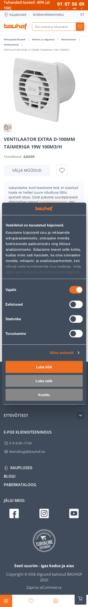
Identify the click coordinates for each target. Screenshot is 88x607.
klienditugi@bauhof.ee (27, 451)
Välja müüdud (27, 170)
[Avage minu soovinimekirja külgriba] (31, 601)
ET (82, 14)
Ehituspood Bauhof (15, 39)
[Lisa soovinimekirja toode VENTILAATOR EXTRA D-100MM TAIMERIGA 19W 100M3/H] (62, 170)
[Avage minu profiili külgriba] (56, 601)
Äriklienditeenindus (48, 14)
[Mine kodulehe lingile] (15, 26)
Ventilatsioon (69, 39)
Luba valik (44, 381)
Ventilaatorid (11, 44)
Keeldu (44, 395)
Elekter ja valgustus (43, 39)
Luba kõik (44, 367)
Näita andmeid (61, 353)
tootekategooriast (53, 202)
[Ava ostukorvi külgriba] (80, 598)
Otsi (80, 26)
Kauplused (17, 14)
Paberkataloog (20, 484)
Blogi (9, 476)
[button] (7, 128)
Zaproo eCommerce (44, 587)
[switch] (76, 304)
